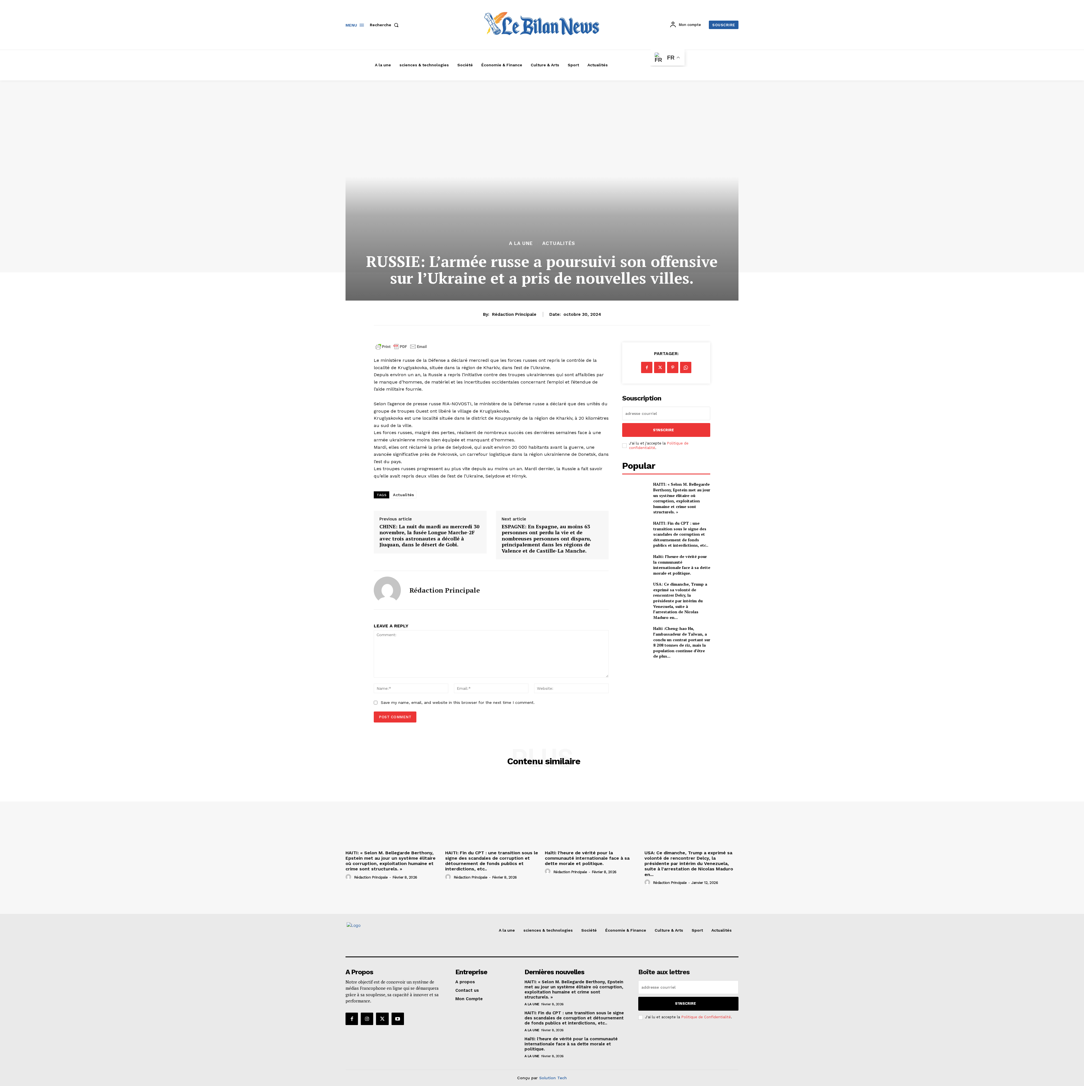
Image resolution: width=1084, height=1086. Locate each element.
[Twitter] (659, 367)
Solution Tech (553, 1078)
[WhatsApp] (685, 367)
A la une (521, 243)
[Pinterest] (672, 367)
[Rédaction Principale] (387, 590)
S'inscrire (663, 430)
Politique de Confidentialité (706, 1017)
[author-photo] (349, 877)
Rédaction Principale (514, 314)
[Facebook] (646, 367)
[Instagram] (367, 1019)
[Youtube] (398, 1019)
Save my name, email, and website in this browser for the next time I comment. (458, 702)
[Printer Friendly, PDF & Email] (401, 349)
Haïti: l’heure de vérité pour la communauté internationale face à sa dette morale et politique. (681, 565)
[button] (385, 25)
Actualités (558, 243)
